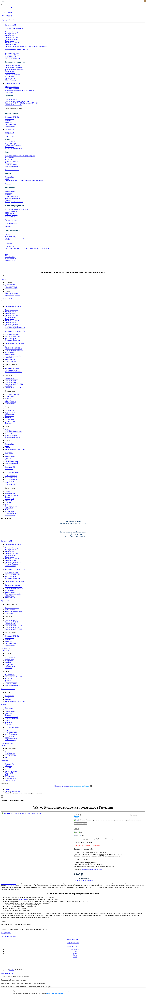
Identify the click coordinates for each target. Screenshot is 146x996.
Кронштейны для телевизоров (15, 449)
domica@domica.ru (7, 973)
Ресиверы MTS (10, 313)
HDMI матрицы (10, 216)
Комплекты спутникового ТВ (15, 328)
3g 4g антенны (10, 141)
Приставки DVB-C (11, 101)
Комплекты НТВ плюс (12, 55)
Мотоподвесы (9, 76)
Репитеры (17, 145)
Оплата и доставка (80, 823)
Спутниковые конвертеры (13, 67)
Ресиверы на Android (12, 44)
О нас (75, 957)
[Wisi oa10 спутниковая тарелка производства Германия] (21, 813)
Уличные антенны (11, 90)
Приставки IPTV (23, 101)
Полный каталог (6, 298)
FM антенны (9, 92)
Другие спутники (11, 506)
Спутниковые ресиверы (14, 28)
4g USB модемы (10, 143)
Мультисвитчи (10, 73)
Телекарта (15, 248)
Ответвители (9, 119)
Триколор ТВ (9, 246)
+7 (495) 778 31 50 (7, 20)
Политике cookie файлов (54, 993)
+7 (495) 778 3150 (73, 946)
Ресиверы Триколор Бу (12, 326)
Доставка (75, 951)
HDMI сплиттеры (11, 209)
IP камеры (8, 163)
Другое (7, 240)
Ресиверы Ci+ (9, 41)
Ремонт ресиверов (11, 286)
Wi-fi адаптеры (10, 148)
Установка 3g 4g (10, 258)
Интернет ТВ (9, 129)
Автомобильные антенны (25, 90)
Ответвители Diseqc (11, 462)
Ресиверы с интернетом (13, 324)
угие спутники (28, 248)
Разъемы (8, 200)
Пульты (7, 234)
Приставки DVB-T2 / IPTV (14, 103)
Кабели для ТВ (10, 202)
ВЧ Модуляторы (10, 124)
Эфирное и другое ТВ (12, 83)
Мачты (7, 179)
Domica (11, 970)
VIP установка (10, 257)
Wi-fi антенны (9, 147)
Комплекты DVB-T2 (12, 117)
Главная (7, 789)
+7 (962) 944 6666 (73, 939)
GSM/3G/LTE (9, 136)
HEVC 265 (8, 386)
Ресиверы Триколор (11, 32)
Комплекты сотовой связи (13, 432)
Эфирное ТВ (9, 508)
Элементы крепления (12, 170)
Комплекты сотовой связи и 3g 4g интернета (20, 156)
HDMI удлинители (23, 209)
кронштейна (22, 899)
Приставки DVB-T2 (11, 99)
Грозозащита (19, 202)
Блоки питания (10, 236)
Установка (8, 243)
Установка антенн (11, 284)
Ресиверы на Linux (11, 39)
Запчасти (8, 227)
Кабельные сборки (11, 165)
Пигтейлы (18, 148)
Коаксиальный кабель (12, 166)
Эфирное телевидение (41, 248)
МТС (20, 248)
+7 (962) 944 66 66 (7, 12)
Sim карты (8, 159)
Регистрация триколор (8, 936)
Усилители (8, 122)
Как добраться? (6, 933)
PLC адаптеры (10, 157)
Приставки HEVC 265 (30, 103)
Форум (75, 955)
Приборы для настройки (13, 74)
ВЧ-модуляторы (10, 78)
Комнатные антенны (12, 89)
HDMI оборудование (12, 472)
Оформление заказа (11, 293)
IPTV (6, 255)
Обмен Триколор (10, 80)
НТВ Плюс (8, 248)
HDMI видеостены (11, 215)
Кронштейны (9, 177)
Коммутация (9, 453)
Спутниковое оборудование (14, 343)
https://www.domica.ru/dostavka (92, 869)
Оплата (75, 953)
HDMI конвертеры (11, 211)
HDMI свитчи (9, 213)
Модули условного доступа (14, 69)
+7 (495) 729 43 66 (7, 16)
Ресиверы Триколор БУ (39, 46)
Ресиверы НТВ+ (10, 34)
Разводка (8, 184)
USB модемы (9, 414)
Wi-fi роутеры (9, 145)
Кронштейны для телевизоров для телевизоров (27, 180)
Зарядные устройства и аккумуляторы (17, 238)
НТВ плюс (8, 500)
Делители (8, 120)
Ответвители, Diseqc (12, 196)
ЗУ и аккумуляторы (11, 495)
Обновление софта (11, 288)
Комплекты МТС (10, 57)
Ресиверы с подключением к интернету (18, 46)
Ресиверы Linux (10, 317)
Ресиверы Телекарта (11, 37)
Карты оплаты (10, 71)
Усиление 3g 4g (10, 260)
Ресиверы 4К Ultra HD (12, 42)
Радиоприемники (11, 220)
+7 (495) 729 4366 (73, 943)
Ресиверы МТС (10, 35)
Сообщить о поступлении (84, 880)
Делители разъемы (11, 435)
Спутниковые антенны (12, 65)
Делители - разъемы (11, 161)
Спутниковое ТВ (10, 25)
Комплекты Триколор (12, 53)
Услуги (3, 279)
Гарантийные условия (12, 295)
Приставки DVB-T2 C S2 (13, 105)
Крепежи (8, 180)
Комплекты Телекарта (12, 58)
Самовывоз (75, 949)
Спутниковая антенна (8, 884)
